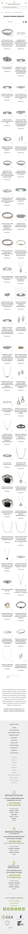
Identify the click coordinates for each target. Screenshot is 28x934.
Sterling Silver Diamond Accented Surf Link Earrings (21, 329)
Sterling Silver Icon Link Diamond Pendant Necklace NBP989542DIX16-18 (21, 513)
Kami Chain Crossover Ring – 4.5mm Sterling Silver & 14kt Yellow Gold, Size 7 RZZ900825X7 (21, 357)
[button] (14, 7)
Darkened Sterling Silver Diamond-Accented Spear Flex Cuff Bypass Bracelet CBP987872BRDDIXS (7, 357)
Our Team (14, 762)
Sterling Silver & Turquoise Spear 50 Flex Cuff (20, 200)
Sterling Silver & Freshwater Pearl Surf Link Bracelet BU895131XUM (7, 641)
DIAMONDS (14, 737)
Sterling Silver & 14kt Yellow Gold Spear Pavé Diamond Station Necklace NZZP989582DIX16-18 (7, 384)
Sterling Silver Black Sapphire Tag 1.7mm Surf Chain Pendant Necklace (7, 566)
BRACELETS (14, 747)
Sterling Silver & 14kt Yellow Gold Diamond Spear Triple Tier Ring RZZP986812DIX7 (7, 304)
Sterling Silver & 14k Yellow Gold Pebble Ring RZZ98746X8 (7, 615)
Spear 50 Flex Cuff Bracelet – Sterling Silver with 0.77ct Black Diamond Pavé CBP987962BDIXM (20, 70)
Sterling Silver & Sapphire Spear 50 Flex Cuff (7, 121)
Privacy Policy (14, 903)
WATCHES (14, 740)
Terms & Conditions (14, 901)
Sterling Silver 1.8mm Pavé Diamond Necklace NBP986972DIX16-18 (7, 538)
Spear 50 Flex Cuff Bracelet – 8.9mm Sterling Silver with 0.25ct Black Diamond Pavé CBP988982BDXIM (7, 330)
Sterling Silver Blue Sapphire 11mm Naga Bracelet (7, 148)
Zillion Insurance (14, 777)
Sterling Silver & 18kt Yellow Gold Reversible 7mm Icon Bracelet (7, 253)
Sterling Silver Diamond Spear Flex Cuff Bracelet (20, 173)
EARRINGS (14, 750)
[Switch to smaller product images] (26, 21)
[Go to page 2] (20, 675)
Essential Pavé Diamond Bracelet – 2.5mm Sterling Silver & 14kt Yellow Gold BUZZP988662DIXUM (20, 43)
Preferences (14, 905)
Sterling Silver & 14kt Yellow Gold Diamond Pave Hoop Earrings (21, 148)
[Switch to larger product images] (23, 21)
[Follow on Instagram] (8, 909)
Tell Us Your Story (14, 780)
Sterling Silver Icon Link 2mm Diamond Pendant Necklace (20, 489)
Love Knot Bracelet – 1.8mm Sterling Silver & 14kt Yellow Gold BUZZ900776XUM (20, 253)
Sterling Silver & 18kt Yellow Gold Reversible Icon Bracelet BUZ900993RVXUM (7, 226)
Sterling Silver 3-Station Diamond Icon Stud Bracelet (7, 410)
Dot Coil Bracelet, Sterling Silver (7, 68)
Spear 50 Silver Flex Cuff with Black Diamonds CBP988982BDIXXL (20, 304)
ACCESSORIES (14, 753)
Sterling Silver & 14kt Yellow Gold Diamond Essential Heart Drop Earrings (21, 411)
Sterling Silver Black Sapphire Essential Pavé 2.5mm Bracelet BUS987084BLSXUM (21, 641)
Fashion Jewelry (8, 12)
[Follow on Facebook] (4, 909)
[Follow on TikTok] (19, 909)
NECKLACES (14, 742)
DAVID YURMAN (14, 730)
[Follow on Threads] (12, 909)
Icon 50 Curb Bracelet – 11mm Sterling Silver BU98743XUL (7, 278)
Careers (14, 770)
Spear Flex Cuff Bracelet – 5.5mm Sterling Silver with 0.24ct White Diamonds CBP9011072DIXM (7, 174)
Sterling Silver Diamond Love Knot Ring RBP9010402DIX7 (20, 225)
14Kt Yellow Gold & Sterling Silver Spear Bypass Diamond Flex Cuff (21, 96)
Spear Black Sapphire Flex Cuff (7, 590)
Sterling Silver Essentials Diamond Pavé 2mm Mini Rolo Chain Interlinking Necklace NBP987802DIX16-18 (7, 438)
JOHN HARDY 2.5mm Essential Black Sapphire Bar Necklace (21, 464)
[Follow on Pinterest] (15, 909)
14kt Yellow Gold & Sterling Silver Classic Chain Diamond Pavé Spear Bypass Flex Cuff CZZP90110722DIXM (7, 43)
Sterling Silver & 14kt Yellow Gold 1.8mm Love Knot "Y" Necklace (20, 591)
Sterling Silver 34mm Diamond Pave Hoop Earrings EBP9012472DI (21, 666)
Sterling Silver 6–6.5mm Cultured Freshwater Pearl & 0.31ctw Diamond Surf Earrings (21, 384)
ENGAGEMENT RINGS (14, 732)
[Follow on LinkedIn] (23, 909)
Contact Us (14, 767)
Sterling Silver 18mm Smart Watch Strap (7, 488)
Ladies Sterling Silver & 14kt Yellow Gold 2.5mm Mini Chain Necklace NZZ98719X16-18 (21, 539)
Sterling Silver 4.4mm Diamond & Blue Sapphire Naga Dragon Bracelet (7, 200)
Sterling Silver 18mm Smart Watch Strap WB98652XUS (7, 513)
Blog (14, 765)
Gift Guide (14, 757)
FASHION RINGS (14, 745)
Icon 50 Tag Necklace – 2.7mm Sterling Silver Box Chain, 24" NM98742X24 (21, 278)
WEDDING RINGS (14, 735)
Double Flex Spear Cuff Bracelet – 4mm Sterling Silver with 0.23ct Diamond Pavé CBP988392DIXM (21, 122)
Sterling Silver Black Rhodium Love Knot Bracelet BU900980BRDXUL (21, 436)
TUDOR (14, 727)
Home (2, 12)
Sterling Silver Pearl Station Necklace (7, 665)
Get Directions (15, 805)
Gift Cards (14, 782)
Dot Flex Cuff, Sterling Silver (7, 463)
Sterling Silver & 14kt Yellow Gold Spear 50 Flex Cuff (7, 96)
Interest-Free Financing (14, 775)
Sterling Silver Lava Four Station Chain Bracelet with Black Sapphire (21, 615)
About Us (14, 760)
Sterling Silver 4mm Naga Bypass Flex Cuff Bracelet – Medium (21, 565)
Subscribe (14, 772)
